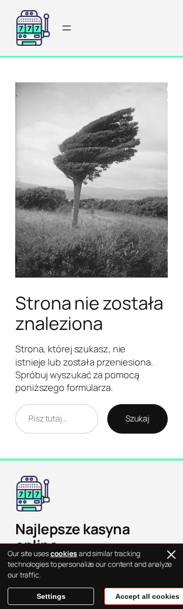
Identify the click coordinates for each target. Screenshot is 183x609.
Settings (51, 596)
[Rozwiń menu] (66, 28)
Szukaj (137, 418)
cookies (63, 553)
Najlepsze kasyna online (72, 537)
